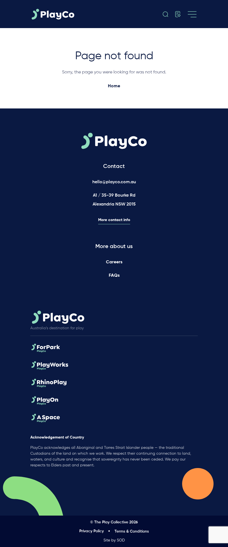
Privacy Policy (91, 531)
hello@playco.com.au (114, 182)
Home (114, 86)
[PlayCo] (54, 14)
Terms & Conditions (132, 531)
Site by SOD (114, 540)
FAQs (114, 275)
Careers (114, 262)
